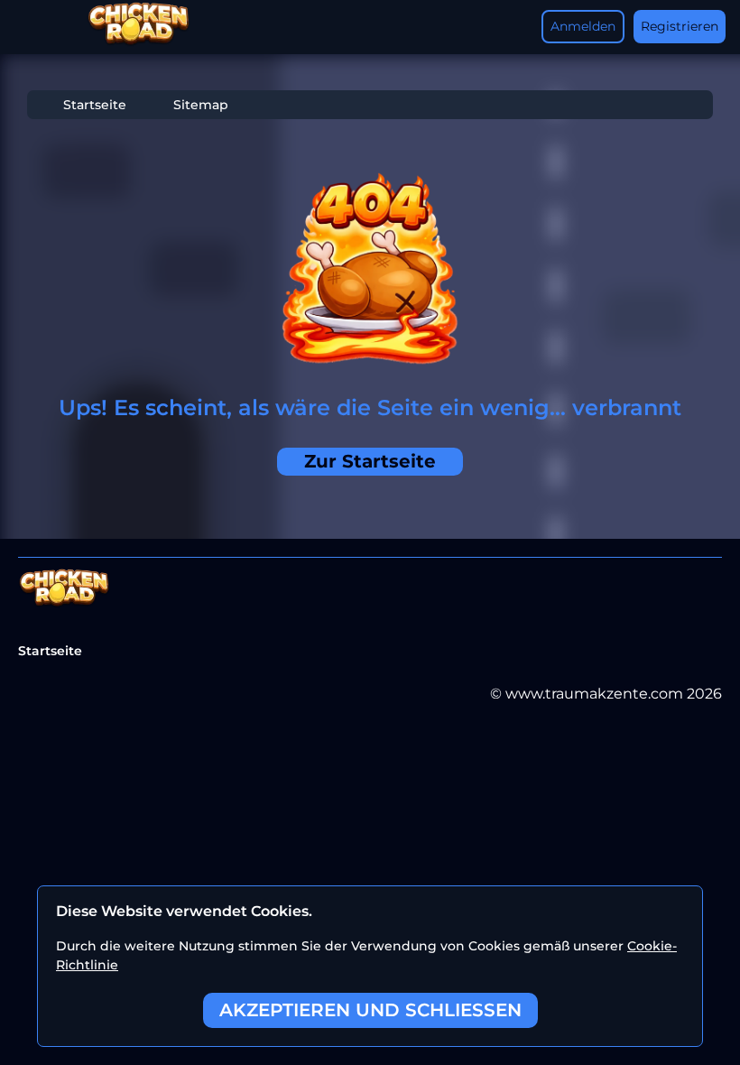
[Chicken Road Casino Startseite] (138, 42)
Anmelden (582, 26)
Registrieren (679, 26)
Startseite (94, 105)
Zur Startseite (370, 461)
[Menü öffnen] (32, 27)
